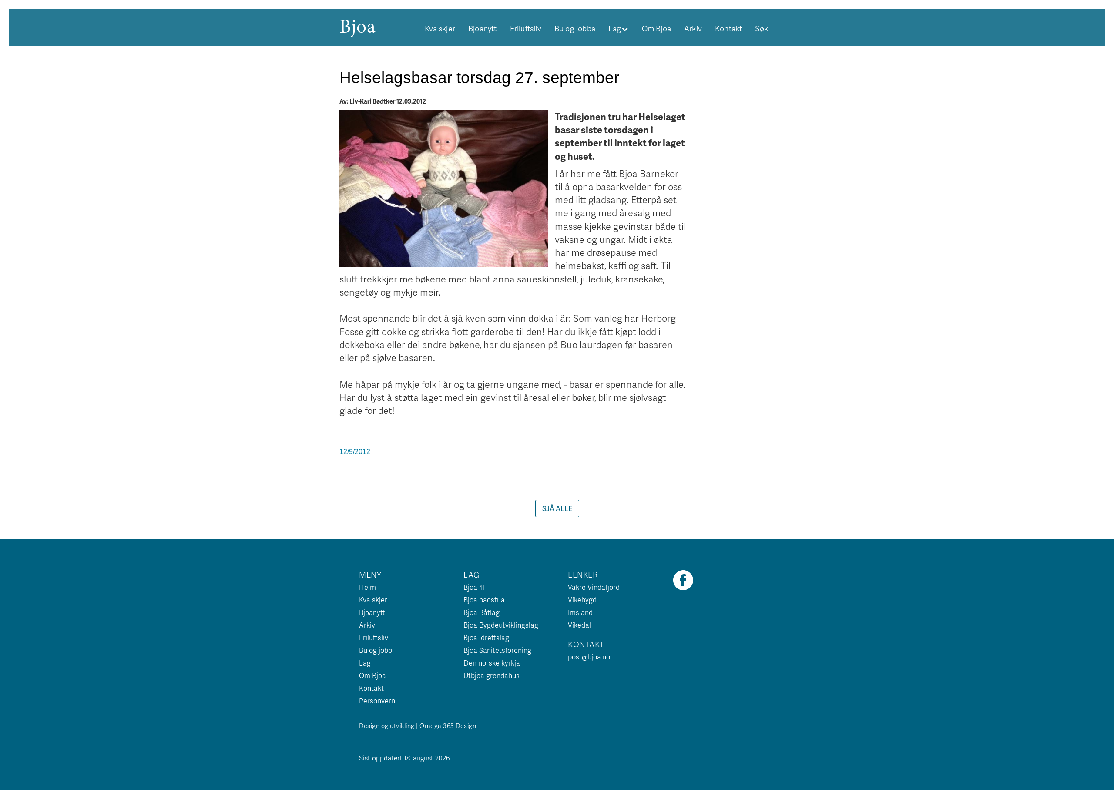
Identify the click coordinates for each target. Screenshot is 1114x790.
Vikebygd (582, 600)
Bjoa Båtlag (481, 612)
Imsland (580, 612)
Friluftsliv (525, 28)
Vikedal (579, 625)
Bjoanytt (482, 28)
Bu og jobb (375, 650)
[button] (618, 28)
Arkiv (693, 28)
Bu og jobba (574, 28)
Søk (761, 28)
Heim (367, 587)
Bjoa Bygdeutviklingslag (500, 625)
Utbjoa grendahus (491, 675)
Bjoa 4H (475, 587)
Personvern (377, 701)
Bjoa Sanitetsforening (497, 650)
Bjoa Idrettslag (486, 637)
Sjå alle (557, 508)
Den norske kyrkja (491, 663)
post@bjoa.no (589, 657)
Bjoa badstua (484, 600)
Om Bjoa (656, 28)
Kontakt (728, 28)
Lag (365, 663)
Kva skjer (440, 28)
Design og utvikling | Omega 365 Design (417, 725)
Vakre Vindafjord (594, 587)
